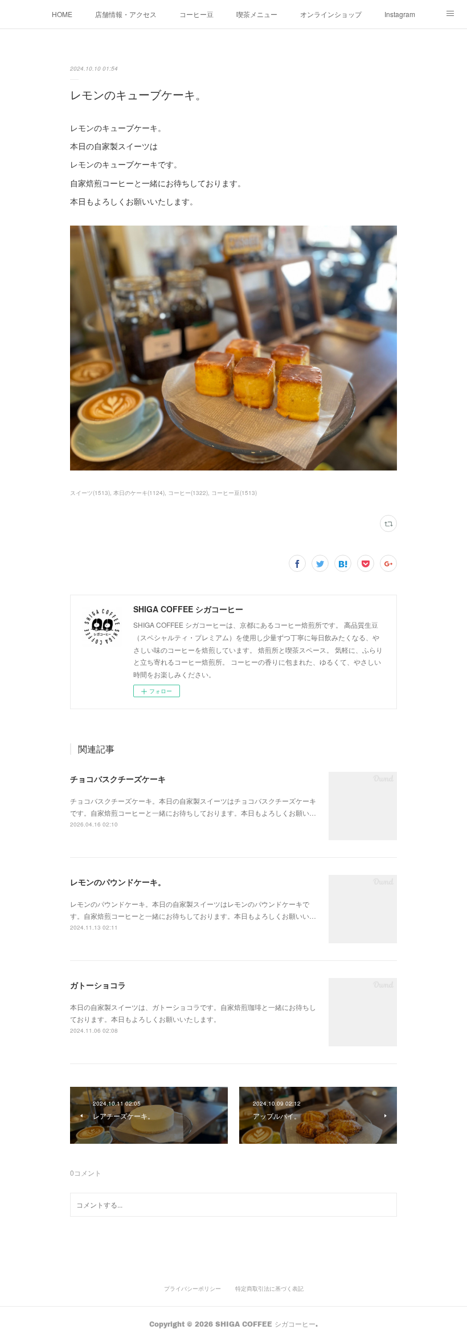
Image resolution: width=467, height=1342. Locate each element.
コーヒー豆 (196, 14)
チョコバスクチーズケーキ (118, 778)
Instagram (399, 14)
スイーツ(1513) (90, 493)
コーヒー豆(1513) (234, 493)
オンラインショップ (331, 14)
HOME (62, 14)
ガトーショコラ (98, 985)
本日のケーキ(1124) (139, 493)
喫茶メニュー (256, 14)
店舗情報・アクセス (126, 14)
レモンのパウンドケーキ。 (118, 881)
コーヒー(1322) (188, 493)
